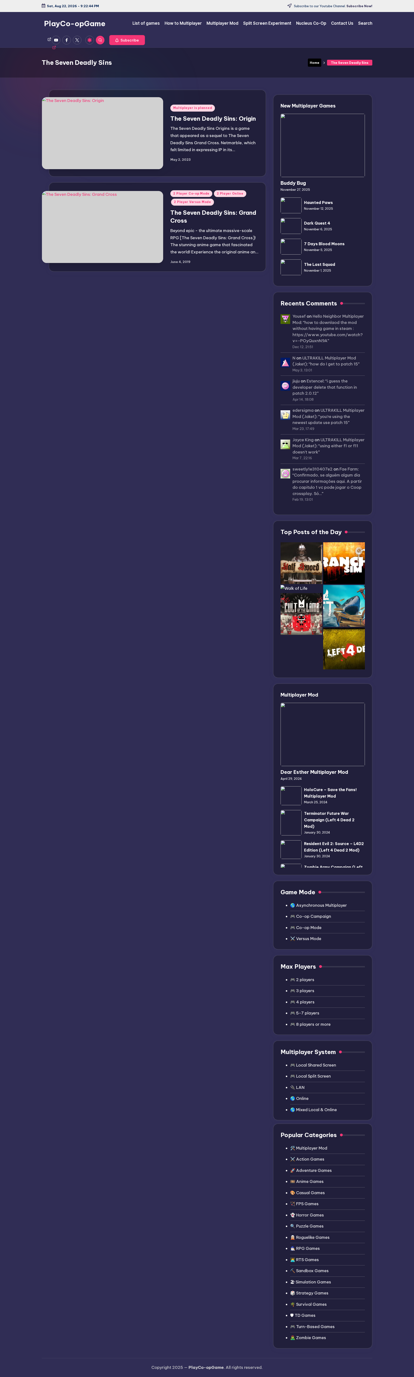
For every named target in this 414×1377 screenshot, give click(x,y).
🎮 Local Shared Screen (313, 1065)
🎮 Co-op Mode (306, 927)
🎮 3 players (302, 990)
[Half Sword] (301, 563)
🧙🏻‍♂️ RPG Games (305, 1248)
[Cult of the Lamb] (301, 614)
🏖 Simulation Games (310, 1282)
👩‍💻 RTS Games (304, 1259)
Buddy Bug (293, 183)
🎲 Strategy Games (309, 1293)
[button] (127, 40)
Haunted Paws (318, 202)
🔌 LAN (297, 1087)
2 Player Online (230, 193)
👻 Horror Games (307, 1215)
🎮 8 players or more (310, 1024)
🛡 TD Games (303, 1315)
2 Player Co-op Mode (191, 193)
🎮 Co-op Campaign (310, 916)
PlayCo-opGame (74, 23)
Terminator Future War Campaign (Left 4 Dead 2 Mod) (329, 820)
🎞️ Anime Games (307, 1181)
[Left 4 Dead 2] (344, 648)
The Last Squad (319, 264)
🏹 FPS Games (304, 1203)
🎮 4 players (302, 1002)
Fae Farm (348, 469)
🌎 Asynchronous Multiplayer (318, 905)
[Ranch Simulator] (344, 563)
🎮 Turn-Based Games (312, 1326)
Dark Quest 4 (317, 223)
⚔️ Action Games (307, 1159)
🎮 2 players (302, 979)
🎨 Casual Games (307, 1192)
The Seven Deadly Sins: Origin (213, 118)
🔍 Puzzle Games (307, 1226)
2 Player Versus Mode (192, 202)
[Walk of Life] (294, 588)
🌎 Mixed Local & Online (313, 1109)
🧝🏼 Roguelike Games (310, 1237)
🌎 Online (299, 1098)
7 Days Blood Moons (324, 243)
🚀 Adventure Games (311, 1170)
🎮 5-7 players (304, 1013)
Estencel (315, 381)
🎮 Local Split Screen (310, 1076)
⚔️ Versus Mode (305, 938)
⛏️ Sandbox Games (309, 1270)
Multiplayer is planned (192, 108)
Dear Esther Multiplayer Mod (314, 772)
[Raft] (344, 606)
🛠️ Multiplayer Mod (308, 1148)
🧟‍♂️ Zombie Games (308, 1337)
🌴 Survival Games (308, 1304)
